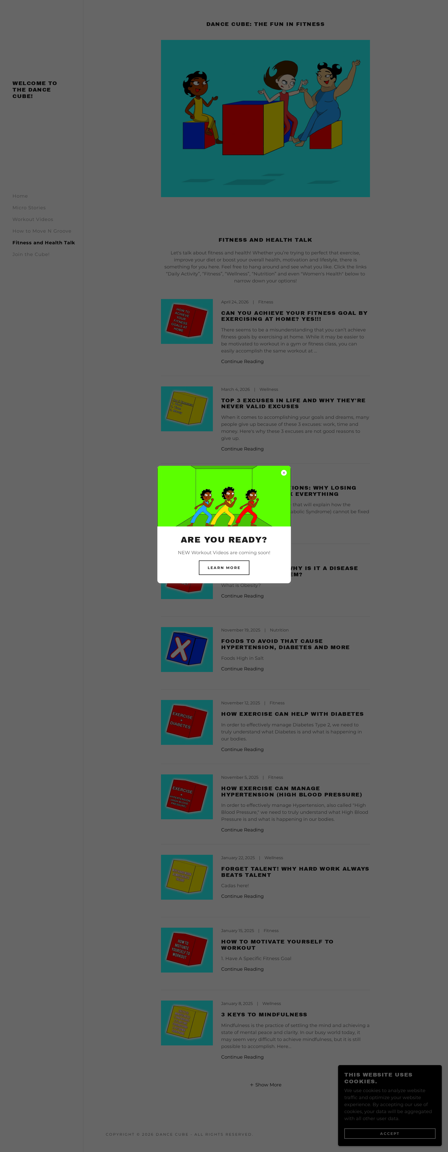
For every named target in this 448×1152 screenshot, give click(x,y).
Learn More (224, 567)
